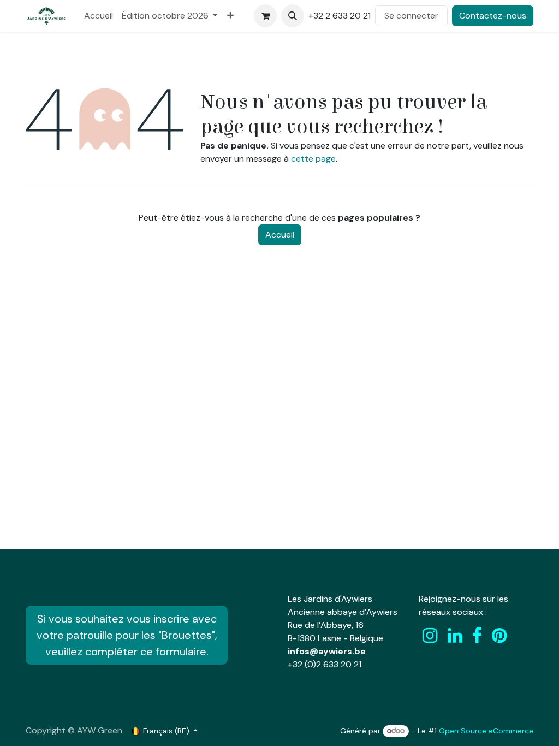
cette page (313, 158)
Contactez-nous (492, 15)
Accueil (279, 234)
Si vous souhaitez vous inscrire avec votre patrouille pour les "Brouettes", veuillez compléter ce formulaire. (127, 635)
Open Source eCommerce (486, 731)
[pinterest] (499, 636)
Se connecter (411, 15)
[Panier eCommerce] (265, 15)
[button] (292, 15)
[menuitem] (98, 16)
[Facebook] (477, 636)
